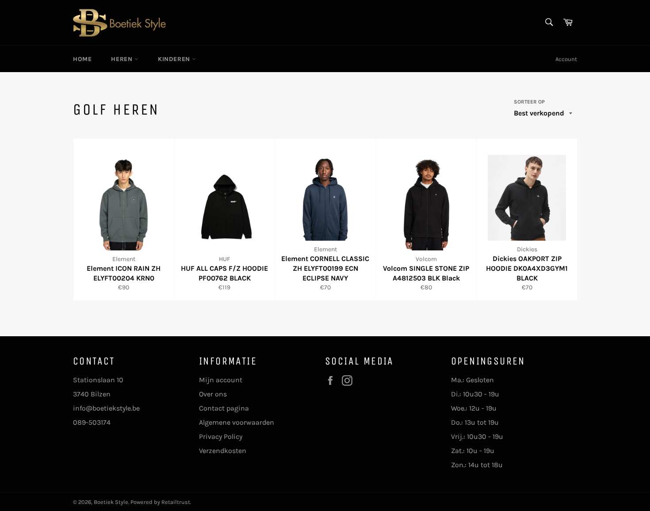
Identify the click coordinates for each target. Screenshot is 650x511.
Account (566, 59)
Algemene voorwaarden (236, 422)
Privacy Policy (220, 436)
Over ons (213, 394)
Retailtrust (175, 502)
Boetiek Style (111, 502)
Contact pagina (224, 408)
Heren (122, 59)
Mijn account (220, 380)
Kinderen (175, 59)
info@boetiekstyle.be (106, 408)
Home (82, 59)
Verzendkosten (222, 450)
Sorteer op (529, 102)
